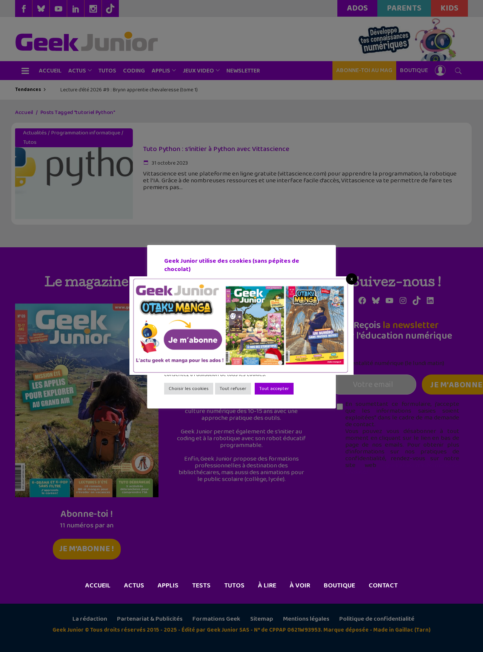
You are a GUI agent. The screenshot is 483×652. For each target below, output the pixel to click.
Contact (383, 585)
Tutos (234, 585)
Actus (134, 585)
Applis (168, 585)
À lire (267, 585)
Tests (201, 585)
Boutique (339, 585)
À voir (300, 585)
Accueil (98, 585)
